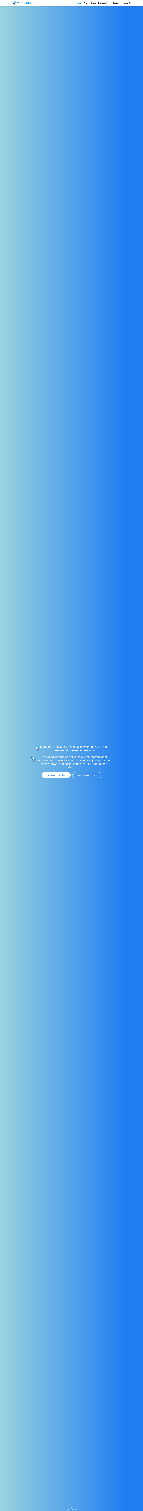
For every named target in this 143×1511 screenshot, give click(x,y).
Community (117, 3)
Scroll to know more (71, 1508)
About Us (127, 3)
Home (79, 3)
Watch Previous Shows (87, 775)
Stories (93, 3)
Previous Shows (104, 3)
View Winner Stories (56, 775)
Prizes (86, 3)
